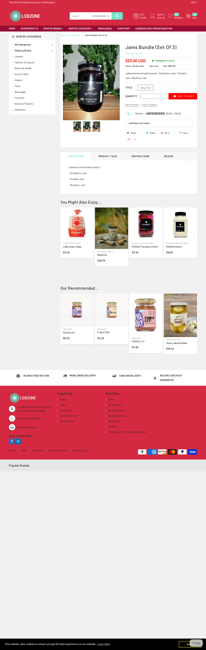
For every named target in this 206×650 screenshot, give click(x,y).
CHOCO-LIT (138, 341)
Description (76, 156)
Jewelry (19, 56)
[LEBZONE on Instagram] (18, 441)
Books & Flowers (24, 103)
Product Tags (107, 156)
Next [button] (194, 237)
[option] (77, 126)
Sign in (160, 14)
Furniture (19, 97)
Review (168, 156)
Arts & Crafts (22, 74)
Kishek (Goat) (174, 246)
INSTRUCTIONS (141, 156)
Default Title (145, 88)
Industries (20, 109)
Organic (19, 79)
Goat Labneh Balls (176, 342)
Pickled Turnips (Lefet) (145, 246)
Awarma (102, 254)
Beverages (20, 91)
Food (17, 85)
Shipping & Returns (139, 123)
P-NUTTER (103, 332)
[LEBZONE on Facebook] (11, 441)
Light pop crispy (72, 246)
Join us (161, 17)
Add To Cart (185, 96)
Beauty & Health (23, 68)
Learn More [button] (103, 644)
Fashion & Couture (24, 62)
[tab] (159, 123)
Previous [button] (63, 237)
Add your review (133, 53)
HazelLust (69, 332)
